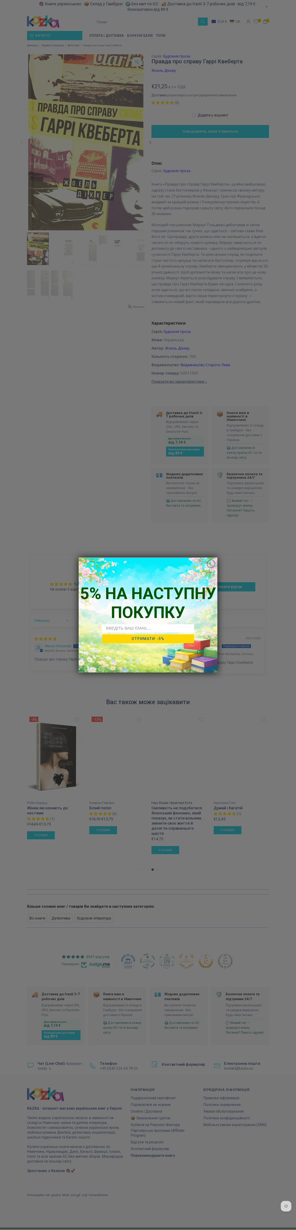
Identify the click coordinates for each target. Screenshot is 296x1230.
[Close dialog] (211, 564)
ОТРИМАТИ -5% (148, 638)
